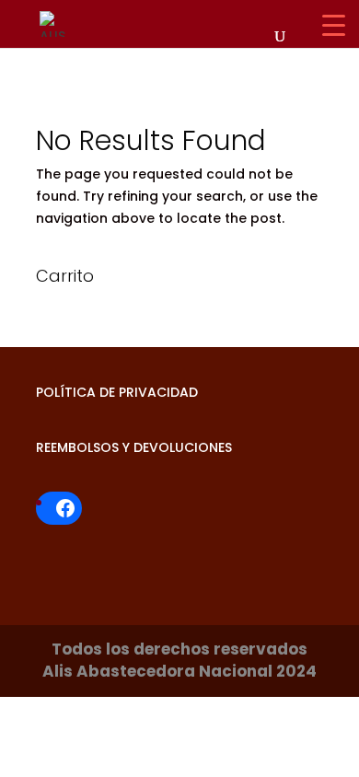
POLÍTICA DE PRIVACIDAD (117, 392)
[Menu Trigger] (333, 25)
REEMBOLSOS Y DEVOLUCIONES (134, 447)
